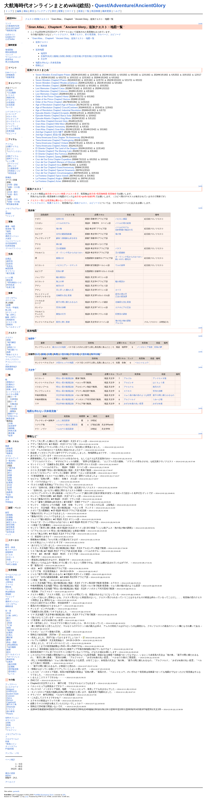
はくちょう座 (158, 382)
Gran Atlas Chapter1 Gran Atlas (50, 129)
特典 (7, 741)
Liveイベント (11, 72)
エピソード (11, 133)
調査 (16, 185)
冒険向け (11, 382)
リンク (8, 23)
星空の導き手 (121, 294)
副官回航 (11, 525)
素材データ (13, 414)
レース (10, 107)
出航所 (10, 662)
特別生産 (12, 173)
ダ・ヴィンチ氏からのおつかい (69, 252)
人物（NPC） (13, 615)
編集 (19, 11)
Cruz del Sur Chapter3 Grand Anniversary (55, 167)
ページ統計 (10, 759)
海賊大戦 (11, 97)
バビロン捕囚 (121, 219)
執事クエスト (76, 34)
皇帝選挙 (9, 577)
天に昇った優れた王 (65, 290)
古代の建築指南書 (64, 234)
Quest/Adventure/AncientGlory (130, 5)
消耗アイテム (12, 156)
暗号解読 (12, 342)
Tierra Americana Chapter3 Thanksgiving (55, 140)
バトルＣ (11, 95)
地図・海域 (10, 579)
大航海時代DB (13, 26)
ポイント (11, 727)
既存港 (44, 46)
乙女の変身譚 (121, 296)
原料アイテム (12, 158)
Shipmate (11, 707)
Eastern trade (13, 694)
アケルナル (129, 387)
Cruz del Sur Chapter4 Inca (48, 165)
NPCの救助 (12, 564)
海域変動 (9, 50)
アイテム (9, 144)
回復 (10, 202)
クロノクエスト (12, 359)
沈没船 (8, 234)
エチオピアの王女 (123, 307)
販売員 (11, 630)
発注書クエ (13, 350)
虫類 (50, 354)
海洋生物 (95, 354)
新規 (80, 11)
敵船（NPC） (11, 317)
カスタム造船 (12, 394)
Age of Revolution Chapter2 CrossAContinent (57, 107)
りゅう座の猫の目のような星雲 (137, 395)
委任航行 (12, 671)
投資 (10, 623)
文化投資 (11, 105)
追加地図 (40, 49)
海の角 (59, 228)
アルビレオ (129, 382)
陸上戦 (8, 310)
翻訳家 (10, 637)
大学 (7, 499)
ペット (8, 534)
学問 (10, 185)
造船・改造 (11, 389)
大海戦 (10, 90)
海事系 (10, 453)
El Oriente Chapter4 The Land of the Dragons (57, 148)
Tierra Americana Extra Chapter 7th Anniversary (58, 137)
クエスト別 (11, 322)
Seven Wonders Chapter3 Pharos (51, 80)
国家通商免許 (11, 367)
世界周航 (11, 131)
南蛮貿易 (9, 268)
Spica (9, 698)
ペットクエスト (61, 34)
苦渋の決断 (61, 307)
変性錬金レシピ (15, 282)
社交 (10, 485)
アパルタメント (13, 654)
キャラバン (10, 271)
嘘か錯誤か (61, 277)
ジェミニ (11, 709)
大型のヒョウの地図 (65, 363)
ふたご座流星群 (63, 420)
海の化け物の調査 (123, 321)
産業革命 (9, 59)
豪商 (9, 640)
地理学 (44, 53)
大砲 (11, 423)
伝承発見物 (10, 246)
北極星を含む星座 (64, 295)
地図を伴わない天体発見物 (48, 62)
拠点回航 (12, 664)
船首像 (12, 433)
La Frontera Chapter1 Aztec (48, 181)
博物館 (8, 213)
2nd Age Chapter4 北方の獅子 (49, 132)
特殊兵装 (12, 431)
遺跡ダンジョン (12, 236)
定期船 (12, 666)
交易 (9, 345)
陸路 (9, 725)
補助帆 (12, 428)
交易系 (10, 451)
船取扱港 (11, 418)
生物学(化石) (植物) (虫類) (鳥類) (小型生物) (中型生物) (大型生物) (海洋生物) (76, 56)
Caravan (10, 696)
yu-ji (26, 796)
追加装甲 (12, 426)
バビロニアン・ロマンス (66, 265)
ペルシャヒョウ (142, 363)
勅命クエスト (12, 354)
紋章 (11, 435)
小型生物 (64, 354)
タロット (11, 557)
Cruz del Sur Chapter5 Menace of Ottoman (56, 162)
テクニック (11, 312)
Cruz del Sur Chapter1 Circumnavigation (54, 173)
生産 (10, 194)
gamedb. (16, 791)
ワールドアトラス (13, 357)
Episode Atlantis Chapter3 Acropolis (52, 113)
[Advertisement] (63, 720)
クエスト (9, 337)
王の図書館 (61, 248)
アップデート (11, 684)
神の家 (59, 244)
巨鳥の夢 (60, 271)
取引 (16, 194)
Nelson (10, 700)
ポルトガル (11, 116)
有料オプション (12, 718)
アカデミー (11, 100)
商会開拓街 (10, 592)
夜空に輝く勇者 (63, 322)
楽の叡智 (11, 711)
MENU (8, 776)
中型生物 (74, 354)
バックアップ (43, 11)
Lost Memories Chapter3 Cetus (50, 88)
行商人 (10, 635)
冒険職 (10, 515)
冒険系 (10, 448)
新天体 (12, 468)
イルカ (10, 555)
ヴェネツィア (12, 119)
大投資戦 (11, 102)
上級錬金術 (13, 168)
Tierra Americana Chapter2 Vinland (52, 143)
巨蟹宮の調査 (121, 314)
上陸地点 (9, 582)
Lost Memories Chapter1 (47, 94)
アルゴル (119, 323)
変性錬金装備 (12, 204)
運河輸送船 (13, 669)
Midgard (10, 689)
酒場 (9, 628)
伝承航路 (9, 369)
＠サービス (10, 720)
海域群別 (11, 320)
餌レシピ (12, 166)
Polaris (10, 714)
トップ (8, 11)
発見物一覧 (10, 229)
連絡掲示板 (11, 30)
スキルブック (12, 458)
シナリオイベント (13, 112)
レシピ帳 (11, 161)
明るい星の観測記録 (65, 378)
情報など (40, 65)
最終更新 (106, 11)
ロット (11, 149)
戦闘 (14, 409)
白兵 (16, 199)
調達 (10, 480)
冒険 (9, 340)
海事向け (11, 387)
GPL (64, 795)
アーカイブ (10, 782)
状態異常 (9, 552)
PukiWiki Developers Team (44, 795)
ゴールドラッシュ (13, 248)
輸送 (14, 404)
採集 (10, 478)
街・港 (8, 611)
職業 (7, 446)
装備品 (8, 177)
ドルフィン (11, 730)
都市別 (10, 261)
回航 (9, 723)
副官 (7, 512)
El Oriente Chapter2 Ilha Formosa (51, 154)
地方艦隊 (12, 647)
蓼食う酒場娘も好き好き (66, 238)
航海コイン (11, 744)
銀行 (9, 618)
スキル (8, 456)
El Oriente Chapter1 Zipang (48, 156)
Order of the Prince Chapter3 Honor (52, 96)
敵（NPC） (12, 315)
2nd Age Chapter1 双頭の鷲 (48, 135)
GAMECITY (10, 37)
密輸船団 (11, 75)
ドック (10, 589)
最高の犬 (60, 258)
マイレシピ (13, 163)
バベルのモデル (63, 223)
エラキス (128, 391)
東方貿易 (11, 273)
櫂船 (12, 411)
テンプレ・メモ (12, 753)
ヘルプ (116, 11)
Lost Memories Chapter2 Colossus (52, 91)
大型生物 (85, 354)
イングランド (12, 126)
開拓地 (8, 587)
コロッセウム (11, 298)
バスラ (118, 248)
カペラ (118, 290)
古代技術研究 (11, 243)
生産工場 (11, 287)
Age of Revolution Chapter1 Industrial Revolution (58, 110)
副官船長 (11, 527)
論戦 (9, 231)
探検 (14, 399)
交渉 (10, 192)
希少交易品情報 (12, 62)
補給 (10, 470)
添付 (54, 11)
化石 (37, 354)
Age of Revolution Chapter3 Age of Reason (56, 105)
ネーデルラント (13, 121)
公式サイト (10, 35)
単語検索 (95, 11)
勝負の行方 (61, 314)
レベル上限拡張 (13, 129)
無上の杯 (60, 281)
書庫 (9, 649)
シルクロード (12, 687)
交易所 (10, 632)
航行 (16, 192)
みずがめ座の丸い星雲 (133, 403)
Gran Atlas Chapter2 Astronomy (50, 126)
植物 (43, 354)
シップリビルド (13, 392)
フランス (11, 124)
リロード (69, 11)
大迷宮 (8, 238)
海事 (9, 352)
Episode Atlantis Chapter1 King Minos (53, 118)
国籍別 (10, 324)
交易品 (8, 259)
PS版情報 (9, 749)
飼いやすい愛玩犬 (123, 259)
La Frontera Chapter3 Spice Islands (52, 176)
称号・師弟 (10, 547)
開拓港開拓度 (11, 52)
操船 (10, 187)
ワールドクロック (13, 57)
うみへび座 (158, 399)
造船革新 (11, 77)
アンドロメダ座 (159, 378)
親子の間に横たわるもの (66, 302)
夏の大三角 (11, 704)
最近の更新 (10, 773)
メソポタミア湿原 (145, 347)
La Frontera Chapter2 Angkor (49, 178)
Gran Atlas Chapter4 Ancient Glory (52, 121)
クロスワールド (12, 739)
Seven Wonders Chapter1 (48, 85)
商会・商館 (11, 642)
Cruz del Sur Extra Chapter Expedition (53, 159)
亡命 (10, 625)
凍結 (25, 11)
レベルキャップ (13, 327)
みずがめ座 (158, 403)
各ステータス (11, 550)
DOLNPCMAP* (13, 28)
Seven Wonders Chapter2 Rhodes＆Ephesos (57, 83)
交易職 (10, 517)
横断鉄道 (9, 606)
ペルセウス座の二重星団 (66, 425)
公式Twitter (10, 39)
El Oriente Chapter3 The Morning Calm (54, 151)
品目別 (10, 263)
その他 (17, 187)
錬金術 (10, 280)
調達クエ (12, 347)
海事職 (10, 520)
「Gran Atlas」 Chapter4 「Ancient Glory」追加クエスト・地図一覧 (62, 38)
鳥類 (56, 354)
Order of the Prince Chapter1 (49, 102)
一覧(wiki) (11, 461)
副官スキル (11, 522)
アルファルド (130, 399)
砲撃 (10, 199)
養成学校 (9, 497)
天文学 (44, 59)
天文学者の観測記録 (65, 395)
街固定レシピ (14, 171)
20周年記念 (12, 691)
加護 (9, 559)
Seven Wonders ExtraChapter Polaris (53, 75)
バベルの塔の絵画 (123, 223)
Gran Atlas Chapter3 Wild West (50, 124)
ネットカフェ (11, 746)
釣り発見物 (90, 34)
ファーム (9, 584)
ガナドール (10, 300)
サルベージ (103, 34)
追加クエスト (42, 42)
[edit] (200, 23)
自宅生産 (11, 532)
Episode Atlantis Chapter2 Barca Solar (53, 115)
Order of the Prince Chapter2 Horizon (53, 99)
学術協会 (9, 502)
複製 (60, 11)
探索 (10, 475)
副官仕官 (11, 529)
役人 (9, 620)
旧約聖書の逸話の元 (124, 230)
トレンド (9, 54)
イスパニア (11, 114)
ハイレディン (12, 562)
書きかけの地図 (59, 347)
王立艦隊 (12, 93)
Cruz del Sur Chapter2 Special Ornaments (55, 170)
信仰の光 (60, 219)
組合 (9, 652)
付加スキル (13, 416)
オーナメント (14, 657)
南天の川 (60, 286)
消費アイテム (12, 146)
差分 (32, 11)
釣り (10, 473)
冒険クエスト (41, 19)
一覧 (87, 11)
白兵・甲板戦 (12, 307)
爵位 (7, 545)
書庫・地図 (10, 226)
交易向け (11, 384)
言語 (9, 495)
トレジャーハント (13, 241)
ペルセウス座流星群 (65, 429)
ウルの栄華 (120, 265)
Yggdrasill (11, 702)
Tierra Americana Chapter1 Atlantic (52, 146)
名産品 (10, 266)
